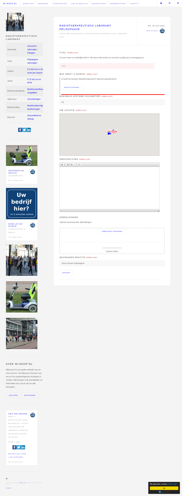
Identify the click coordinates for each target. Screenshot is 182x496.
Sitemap (8, 488)
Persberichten (117, 3)
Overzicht (31, 46)
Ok (164, 488)
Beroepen (43, 3)
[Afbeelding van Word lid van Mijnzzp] (21, 204)
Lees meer (13, 395)
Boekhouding (99, 3)
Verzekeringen (34, 99)
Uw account (161, 3)
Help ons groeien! (18, 414)
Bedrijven (28, 3)
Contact (134, 3)
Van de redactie (79, 3)
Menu (178, 3)
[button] (62, 164)
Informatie (31, 49)
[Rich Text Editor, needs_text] (109, 188)
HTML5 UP (22, 482)
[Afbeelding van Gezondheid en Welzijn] (21, 156)
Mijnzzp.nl (10, 3)
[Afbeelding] (21, 261)
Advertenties (60, 3)
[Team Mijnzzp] (32, 171)
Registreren (29, 395)
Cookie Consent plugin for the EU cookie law (164, 492)
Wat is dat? (172, 484)
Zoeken (170, 3)
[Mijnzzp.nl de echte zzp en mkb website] (15, 22)
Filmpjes (31, 53)
